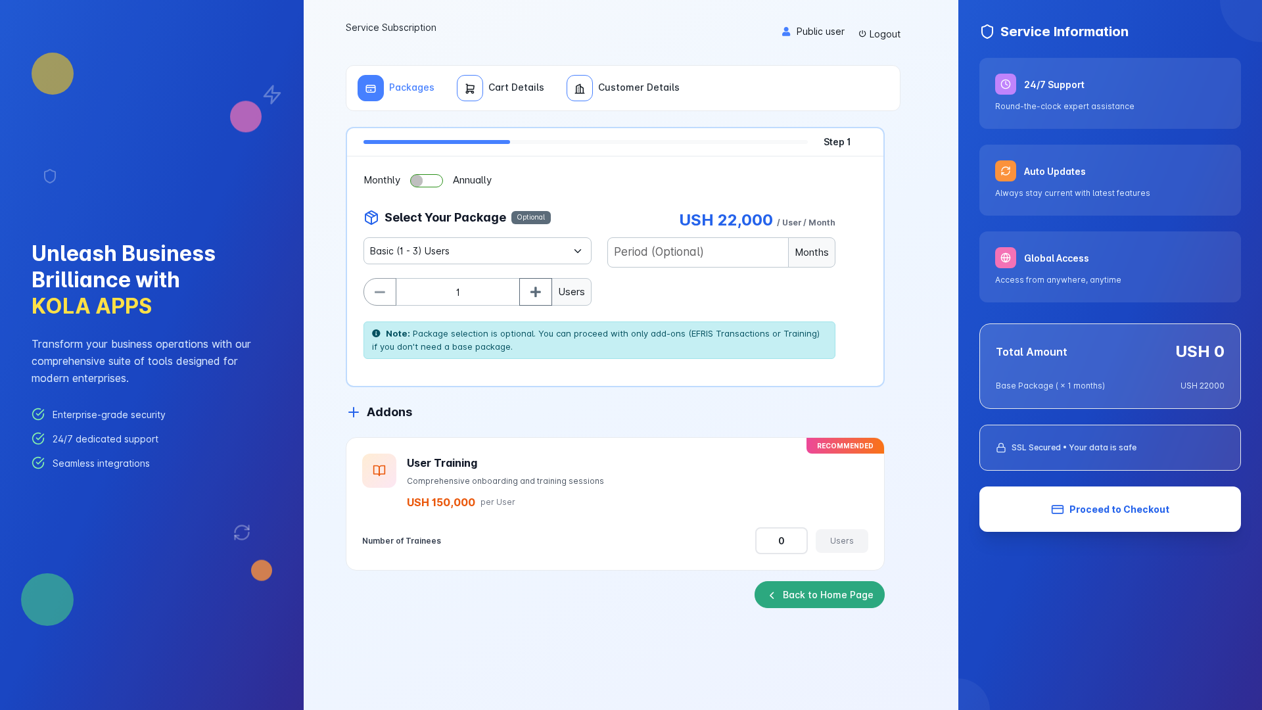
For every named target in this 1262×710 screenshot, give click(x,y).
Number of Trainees (401, 541)
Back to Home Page (828, 594)
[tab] (396, 88)
